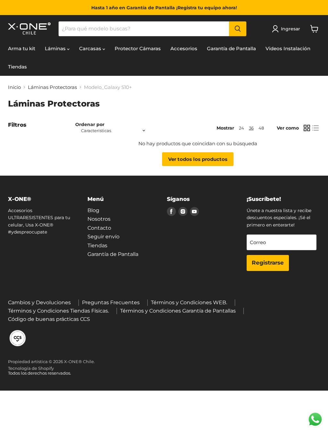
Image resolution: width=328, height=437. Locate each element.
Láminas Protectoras (52, 87)
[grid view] (306, 127)
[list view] (315, 127)
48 (261, 128)
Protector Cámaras (138, 48)
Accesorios (183, 48)
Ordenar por (89, 124)
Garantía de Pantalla (231, 48)
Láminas (56, 48)
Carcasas (90, 48)
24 (241, 128)
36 (251, 128)
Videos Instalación (288, 48)
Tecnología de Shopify (31, 368)
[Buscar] (237, 28)
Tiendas (17, 67)
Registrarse (268, 262)
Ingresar (290, 29)
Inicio (14, 87)
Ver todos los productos (197, 159)
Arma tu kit (21, 48)
